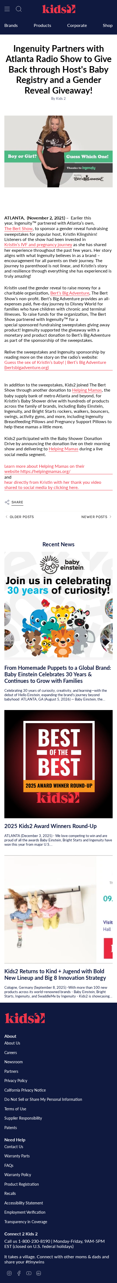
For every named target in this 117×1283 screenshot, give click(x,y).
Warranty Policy (17, 1174)
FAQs (8, 1165)
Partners (11, 1071)
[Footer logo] (24, 1018)
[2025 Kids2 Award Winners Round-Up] (58, 764)
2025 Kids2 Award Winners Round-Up (50, 826)
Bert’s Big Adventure (69, 292)
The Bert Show (18, 228)
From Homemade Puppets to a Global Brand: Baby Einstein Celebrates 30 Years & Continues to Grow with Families (57, 674)
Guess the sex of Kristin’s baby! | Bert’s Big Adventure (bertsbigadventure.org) (55, 365)
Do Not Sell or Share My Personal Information (43, 1099)
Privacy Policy (15, 1080)
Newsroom (13, 1061)
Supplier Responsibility (23, 1118)
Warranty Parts (17, 1156)
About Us (12, 1043)
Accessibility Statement (23, 1203)
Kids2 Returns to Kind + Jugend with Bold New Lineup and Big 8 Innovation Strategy (55, 974)
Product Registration (21, 1184)
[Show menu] (7, 9)
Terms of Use (15, 1109)
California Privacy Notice (25, 1090)
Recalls (10, 1193)
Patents (10, 1127)
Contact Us (13, 1146)
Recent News (58, 544)
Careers (10, 1052)
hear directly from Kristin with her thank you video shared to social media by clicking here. (52, 484)
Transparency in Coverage (25, 1221)
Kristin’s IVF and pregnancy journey (38, 244)
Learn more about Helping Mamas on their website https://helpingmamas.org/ (44, 468)
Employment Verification (24, 1212)
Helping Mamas (87, 389)
